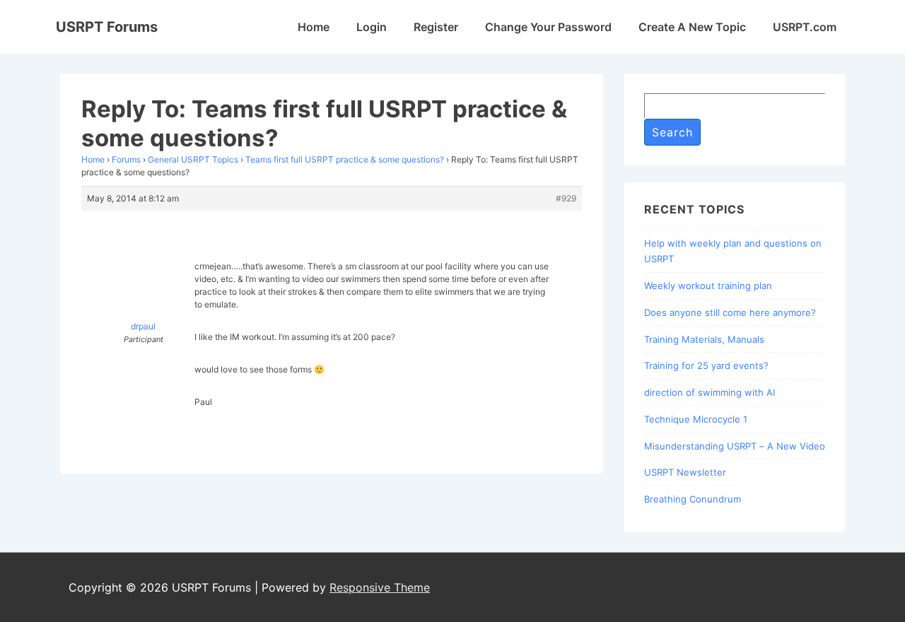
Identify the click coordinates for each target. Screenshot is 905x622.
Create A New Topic (692, 27)
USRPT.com (804, 27)
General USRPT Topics (193, 159)
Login (371, 27)
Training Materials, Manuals (704, 339)
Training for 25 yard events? (706, 365)
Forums (126, 159)
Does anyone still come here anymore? (730, 312)
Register (436, 27)
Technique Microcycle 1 (695, 419)
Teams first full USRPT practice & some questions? (344, 159)
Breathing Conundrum (692, 499)
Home (313, 27)
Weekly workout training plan (708, 285)
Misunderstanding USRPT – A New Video (734, 446)
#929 (566, 198)
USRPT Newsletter (685, 472)
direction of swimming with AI (709, 392)
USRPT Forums (107, 26)
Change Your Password (548, 27)
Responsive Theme (379, 587)
